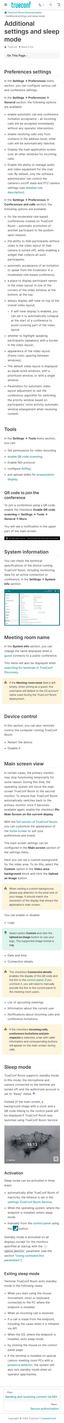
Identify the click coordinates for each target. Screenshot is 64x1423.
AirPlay (26, 468)
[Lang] (42, 5)
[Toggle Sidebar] (6, 5)
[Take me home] (22, 4)
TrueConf (12, 47)
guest (8, 655)
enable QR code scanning (25, 456)
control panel (35, 980)
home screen (18, 831)
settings (30, 1202)
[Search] (51, 4)
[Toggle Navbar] (58, 4)
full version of (36, 822)
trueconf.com (48, 1418)
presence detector (20, 1365)
